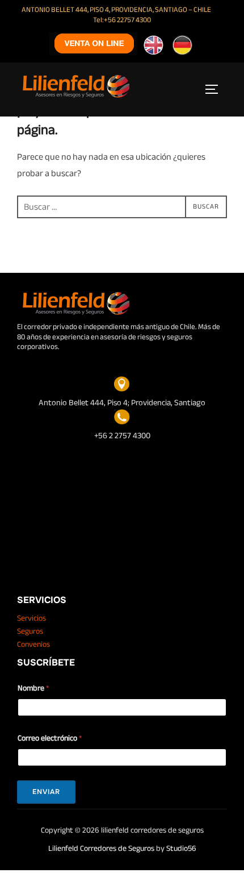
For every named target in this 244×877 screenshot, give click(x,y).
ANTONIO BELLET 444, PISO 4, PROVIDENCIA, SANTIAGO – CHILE (116, 9)
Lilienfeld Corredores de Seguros (101, 848)
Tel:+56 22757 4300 (122, 20)
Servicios (31, 618)
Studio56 (181, 848)
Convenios (33, 644)
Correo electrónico (50, 738)
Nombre (33, 688)
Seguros (30, 631)
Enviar (46, 791)
